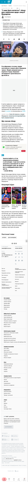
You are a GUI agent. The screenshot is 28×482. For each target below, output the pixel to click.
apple (15, 436)
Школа (5, 379)
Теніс (5, 405)
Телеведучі (4, 277)
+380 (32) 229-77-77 (10, 458)
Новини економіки (9, 346)
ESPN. (24, 111)
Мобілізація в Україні (9, 331)
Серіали (5, 371)
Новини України (7, 301)
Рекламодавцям (5, 279)
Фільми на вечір (7, 367)
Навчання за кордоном (9, 385)
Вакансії (16, 281)
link (15, 253)
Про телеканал (5, 275)
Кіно (5, 362)
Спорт (5, 399)
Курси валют (7, 350)
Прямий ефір (7, 303)
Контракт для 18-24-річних (10, 338)
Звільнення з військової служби (11, 332)
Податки (6, 355)
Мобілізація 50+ (7, 334)
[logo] (8, 1)
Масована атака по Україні (10, 322)
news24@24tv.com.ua (6, 248)
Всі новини (7, 298)
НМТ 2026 (6, 381)
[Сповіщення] (26, 2)
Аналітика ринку (7, 391)
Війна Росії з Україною (10, 313)
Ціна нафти (6, 348)
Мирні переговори (8, 319)
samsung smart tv (15, 439)
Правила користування (6, 282)
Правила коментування (20, 274)
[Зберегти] (24, 39)
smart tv (6, 439)
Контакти (17, 279)
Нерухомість (7, 389)
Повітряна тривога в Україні (10, 321)
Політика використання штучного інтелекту (7, 288)
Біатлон (5, 407)
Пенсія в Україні (7, 357)
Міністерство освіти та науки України (12, 377)
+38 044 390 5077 (18, 248)
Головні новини (7, 299)
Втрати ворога (7, 326)
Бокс (5, 401)
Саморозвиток (7, 383)
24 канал (8, 111)
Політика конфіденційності (5, 285)
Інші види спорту (7, 409)
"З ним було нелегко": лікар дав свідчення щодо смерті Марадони (19, 5)
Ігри (16, 290)
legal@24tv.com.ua (17, 460)
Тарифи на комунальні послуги (11, 354)
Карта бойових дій (8, 317)
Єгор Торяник (8, 16)
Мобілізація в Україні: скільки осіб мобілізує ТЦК (15, 342)
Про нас (3, 268)
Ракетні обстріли (7, 315)
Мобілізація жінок (8, 336)
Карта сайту (17, 288)
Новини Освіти (8, 376)
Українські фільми (8, 365)
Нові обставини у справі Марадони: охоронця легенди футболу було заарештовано (13, 115)
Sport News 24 (4, 5)
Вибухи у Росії (7, 324)
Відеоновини (7, 305)
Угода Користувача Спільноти (19, 272)
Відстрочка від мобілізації (10, 340)
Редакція (3, 270)
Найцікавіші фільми (8, 364)
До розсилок (8, 426)
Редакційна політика (6, 273)
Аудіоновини (7, 307)
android (6, 436)
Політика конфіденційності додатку (20, 269)
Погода (5, 309)
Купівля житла (7, 393)
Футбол (10, 5)
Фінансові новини (8, 352)
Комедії (5, 369)
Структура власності (19, 283)
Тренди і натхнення (8, 395)
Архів (16, 286)
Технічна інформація (19, 277)
